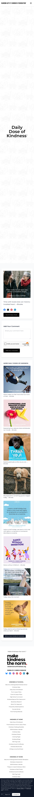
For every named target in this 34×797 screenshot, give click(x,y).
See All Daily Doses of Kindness (14, 636)
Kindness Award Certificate (16, 771)
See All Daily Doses (11, 315)
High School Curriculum (16, 697)
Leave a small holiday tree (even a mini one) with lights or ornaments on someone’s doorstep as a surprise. (16, 531)
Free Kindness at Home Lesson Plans (16, 724)
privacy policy (20, 788)
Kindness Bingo (16, 739)
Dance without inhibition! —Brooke (14, 565)
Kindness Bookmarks (16, 746)
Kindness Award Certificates (16, 744)
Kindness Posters (16, 734)
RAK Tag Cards (16, 741)
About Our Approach (16, 704)
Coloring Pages (16, 736)
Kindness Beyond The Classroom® (16, 699)
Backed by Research (16, 701)
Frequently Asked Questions (16, 706)
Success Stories (16, 709)
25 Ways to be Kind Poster (16, 749)
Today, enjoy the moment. (11, 597)
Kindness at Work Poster (16, 769)
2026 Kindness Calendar (16, 729)
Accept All (16, 794)
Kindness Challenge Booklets (16, 727)
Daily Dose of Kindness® (16, 689)
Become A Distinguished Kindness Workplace (16, 759)
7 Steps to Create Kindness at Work (16, 767)
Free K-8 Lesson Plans (16, 694)
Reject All (7, 794)
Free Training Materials (16, 711)
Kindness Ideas (16, 687)
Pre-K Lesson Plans (16, 692)
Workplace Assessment (16, 762)
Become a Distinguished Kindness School (16, 684)
